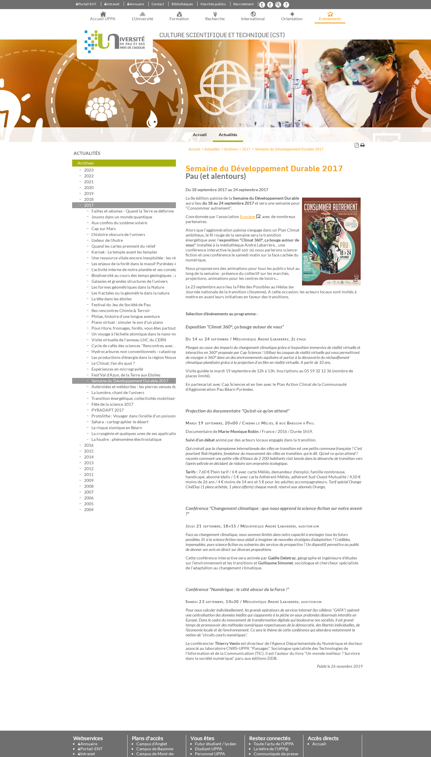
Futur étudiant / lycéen (215, 743)
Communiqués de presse (276, 753)
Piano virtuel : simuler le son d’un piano (127, 322)
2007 (89, 491)
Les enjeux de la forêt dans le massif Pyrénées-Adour (133, 263)
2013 (89, 462)
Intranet (113, 4)
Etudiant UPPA (208, 748)
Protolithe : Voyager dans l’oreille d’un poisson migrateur (133, 415)
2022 (89, 175)
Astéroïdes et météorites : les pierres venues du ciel (133, 386)
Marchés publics (213, 4)
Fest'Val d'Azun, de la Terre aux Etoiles (125, 374)
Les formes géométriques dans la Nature (127, 287)
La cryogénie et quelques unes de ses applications (133, 433)
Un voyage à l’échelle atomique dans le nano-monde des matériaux (133, 333)
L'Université (142, 18)
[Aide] (286, 6)
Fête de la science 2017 (112, 404)
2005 (89, 503)
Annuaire (137, 4)
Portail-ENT (87, 4)
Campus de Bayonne (154, 748)
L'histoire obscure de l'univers (118, 234)
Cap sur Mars (103, 228)
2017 (89, 205)
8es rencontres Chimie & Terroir (120, 310)
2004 (89, 509)
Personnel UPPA (210, 753)
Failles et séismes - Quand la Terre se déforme (132, 210)
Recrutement (243, 4)
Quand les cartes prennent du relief (123, 246)
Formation (179, 18)
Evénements (330, 18)
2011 (89, 474)
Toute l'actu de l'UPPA (274, 743)
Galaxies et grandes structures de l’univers (129, 281)
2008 (89, 486)
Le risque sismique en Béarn (116, 427)
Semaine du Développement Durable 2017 (129, 380)
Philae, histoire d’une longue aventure (125, 316)
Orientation (292, 18)
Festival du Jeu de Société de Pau (121, 304)
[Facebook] (270, 6)
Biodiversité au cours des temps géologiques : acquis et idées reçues (133, 275)
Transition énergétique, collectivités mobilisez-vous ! (133, 398)
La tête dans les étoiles (111, 298)
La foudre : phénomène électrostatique (126, 439)
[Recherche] (278, 6)
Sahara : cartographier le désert (119, 421)
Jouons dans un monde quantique (121, 216)
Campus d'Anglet (151, 743)
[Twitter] (262, 6)
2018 (89, 199)
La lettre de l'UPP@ (271, 748)
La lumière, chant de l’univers (117, 392)
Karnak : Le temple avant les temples (124, 251)
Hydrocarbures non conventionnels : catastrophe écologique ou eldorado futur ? (133, 351)
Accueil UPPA (103, 18)
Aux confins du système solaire (119, 222)
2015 (89, 450)
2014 (89, 456)
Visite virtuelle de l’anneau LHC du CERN (128, 339)
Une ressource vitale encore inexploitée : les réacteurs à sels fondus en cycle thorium (133, 257)
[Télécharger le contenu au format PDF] (356, 145)
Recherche (215, 18)
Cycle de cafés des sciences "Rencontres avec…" (133, 345)
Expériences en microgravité (117, 368)
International (253, 18)
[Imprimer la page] (362, 145)
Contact (158, 4)
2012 (89, 468)
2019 (89, 193)
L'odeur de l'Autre (107, 240)
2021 (89, 181)
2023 (89, 169)
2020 (89, 187)
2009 (89, 480)
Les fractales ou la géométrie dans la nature (130, 292)
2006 (89, 497)
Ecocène (247, 216)
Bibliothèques (182, 4)
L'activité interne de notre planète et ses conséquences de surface (133, 269)
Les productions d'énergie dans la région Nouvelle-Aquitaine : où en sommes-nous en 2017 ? (133, 357)
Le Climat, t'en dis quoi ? (113, 363)
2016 (89, 445)
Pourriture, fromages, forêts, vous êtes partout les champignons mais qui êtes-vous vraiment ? (133, 328)
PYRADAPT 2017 (107, 409)
